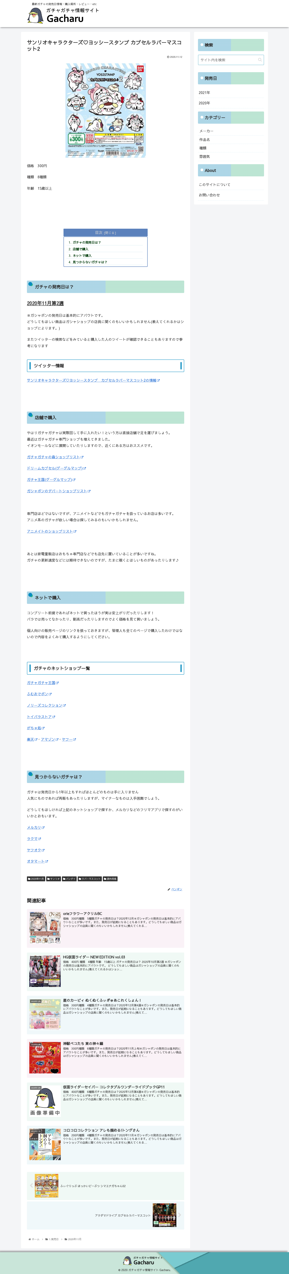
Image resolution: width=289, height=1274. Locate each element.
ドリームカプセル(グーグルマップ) (55, 468)
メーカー (206, 130)
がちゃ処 (34, 727)
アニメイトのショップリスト (50, 531)
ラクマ (32, 838)
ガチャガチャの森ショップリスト (53, 456)
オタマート (36, 861)
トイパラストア (39, 716)
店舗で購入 (80, 249)
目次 (98, 232)
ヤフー (67, 739)
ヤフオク (34, 849)
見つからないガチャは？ (90, 262)
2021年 (204, 92)
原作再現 (111, 878)
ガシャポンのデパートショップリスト (57, 490)
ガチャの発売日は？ (87, 242)
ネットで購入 (82, 255)
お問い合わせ (209, 195)
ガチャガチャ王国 (41, 682)
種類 (202, 148)
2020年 (204, 102)
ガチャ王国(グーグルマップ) (49, 479)
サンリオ (55, 878)
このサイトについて (215, 184)
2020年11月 (37, 878)
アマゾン (48, 739)
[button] (260, 59)
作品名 (204, 139)
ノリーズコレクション (44, 705)
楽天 (30, 739)
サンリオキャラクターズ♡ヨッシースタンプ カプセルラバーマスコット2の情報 (91, 380)
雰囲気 (204, 156)
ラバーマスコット (91, 878)
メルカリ (34, 827)
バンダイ (70, 878)
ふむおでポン (37, 693)
